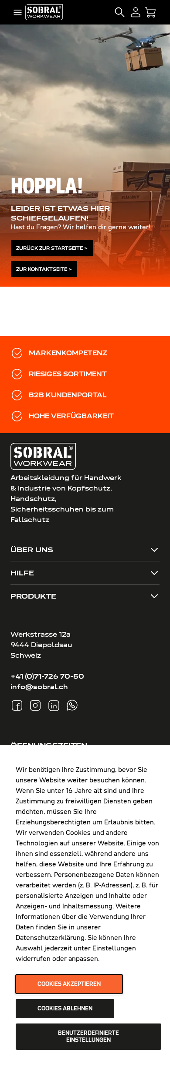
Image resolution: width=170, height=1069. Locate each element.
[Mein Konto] (135, 12)
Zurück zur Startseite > (52, 248)
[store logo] (44, 12)
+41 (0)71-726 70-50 (47, 676)
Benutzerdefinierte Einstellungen (88, 1037)
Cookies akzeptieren (69, 984)
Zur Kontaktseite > (44, 269)
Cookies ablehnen (64, 1008)
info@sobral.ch (39, 687)
